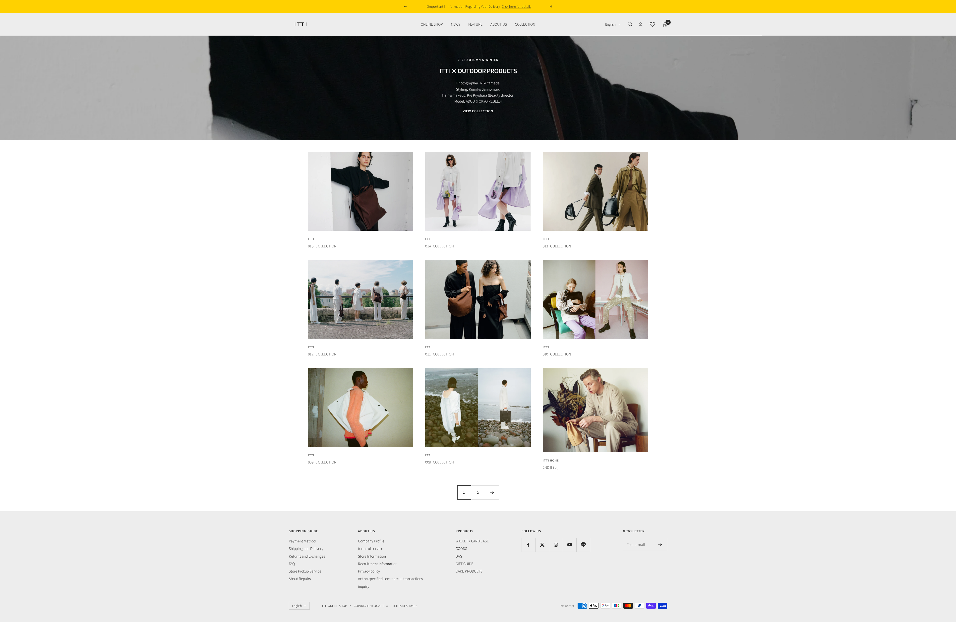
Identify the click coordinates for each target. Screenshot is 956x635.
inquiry (363, 586)
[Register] (660, 544)
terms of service (370, 548)
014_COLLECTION (439, 245)
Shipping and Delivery (306, 548)
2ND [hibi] (551, 467)
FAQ (292, 563)
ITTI (311, 239)
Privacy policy (369, 571)
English (610, 24)
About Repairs (300, 578)
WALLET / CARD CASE (472, 540)
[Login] (640, 24)
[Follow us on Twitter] (542, 545)
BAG (459, 556)
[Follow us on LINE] (583, 545)
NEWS (455, 24)
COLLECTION (525, 24)
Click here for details (512, 6)
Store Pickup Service (305, 571)
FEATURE (475, 24)
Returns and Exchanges (307, 556)
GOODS (461, 548)
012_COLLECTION (322, 353)
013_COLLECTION (557, 245)
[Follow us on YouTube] (569, 545)
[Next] (492, 492)
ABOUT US (498, 24)
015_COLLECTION (322, 245)
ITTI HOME (551, 460)
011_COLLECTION (439, 353)
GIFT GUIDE (464, 563)
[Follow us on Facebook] (528, 545)
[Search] (630, 24)
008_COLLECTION (439, 462)
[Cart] (664, 24)
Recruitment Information (377, 563)
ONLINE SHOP (432, 24)
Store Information (372, 556)
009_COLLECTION (322, 462)
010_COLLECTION (557, 353)
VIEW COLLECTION (478, 111)
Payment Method (302, 540)
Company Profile (371, 540)
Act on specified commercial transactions (390, 578)
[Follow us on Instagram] (556, 545)
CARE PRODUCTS (469, 571)
